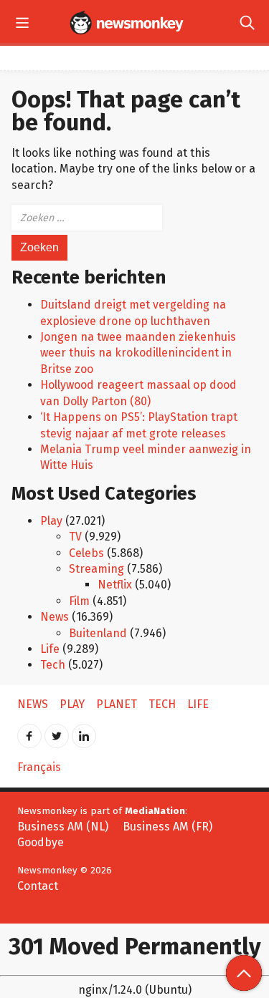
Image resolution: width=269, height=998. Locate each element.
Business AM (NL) (62, 826)
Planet (116, 704)
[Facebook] (29, 731)
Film (79, 601)
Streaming (96, 569)
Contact (37, 886)
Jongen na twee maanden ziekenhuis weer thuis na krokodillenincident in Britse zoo (138, 353)
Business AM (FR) (167, 826)
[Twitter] (56, 731)
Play (51, 521)
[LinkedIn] (84, 731)
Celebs (86, 553)
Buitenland (98, 633)
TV (75, 536)
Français (39, 767)
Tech (52, 665)
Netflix (115, 584)
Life (50, 649)
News (54, 617)
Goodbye (40, 842)
